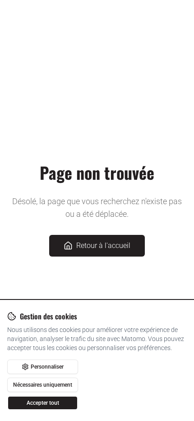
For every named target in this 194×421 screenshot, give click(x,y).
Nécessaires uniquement (42, 385)
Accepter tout (43, 403)
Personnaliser (47, 367)
